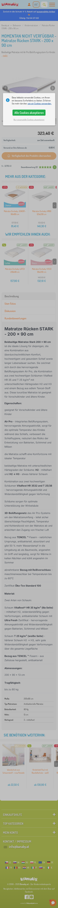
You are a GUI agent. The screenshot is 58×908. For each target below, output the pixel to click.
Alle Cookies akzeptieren (29, 113)
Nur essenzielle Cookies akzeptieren (29, 119)
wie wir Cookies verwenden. (40, 103)
